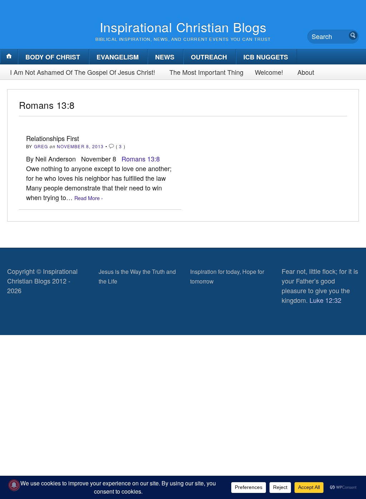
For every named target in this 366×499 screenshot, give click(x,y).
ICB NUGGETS (265, 57)
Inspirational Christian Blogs (183, 27)
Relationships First (52, 138)
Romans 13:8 (141, 158)
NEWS (164, 57)
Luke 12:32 (325, 300)
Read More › (88, 198)
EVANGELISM (118, 57)
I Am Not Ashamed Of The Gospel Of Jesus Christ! (82, 72)
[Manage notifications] (14, 485)
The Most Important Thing (206, 72)
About (305, 72)
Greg (41, 146)
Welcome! (269, 72)
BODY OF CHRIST (52, 57)
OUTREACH (209, 57)
